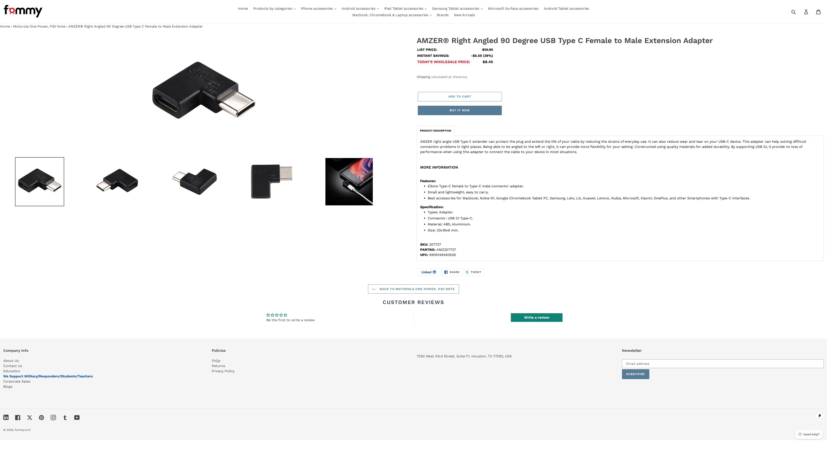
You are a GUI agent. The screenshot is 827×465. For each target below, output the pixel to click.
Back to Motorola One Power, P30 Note (417, 289)
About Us (11, 361)
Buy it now (460, 110)
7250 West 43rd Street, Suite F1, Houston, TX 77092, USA (464, 356)
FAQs (216, 361)
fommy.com (23, 429)
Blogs (7, 386)
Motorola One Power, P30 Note (39, 26)
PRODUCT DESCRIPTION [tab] (435, 130)
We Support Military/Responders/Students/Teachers (48, 376)
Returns (218, 366)
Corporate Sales (16, 381)
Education (11, 371)
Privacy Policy (223, 371)
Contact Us (12, 366)
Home (5, 26)
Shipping (423, 77)
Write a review (536, 317)
